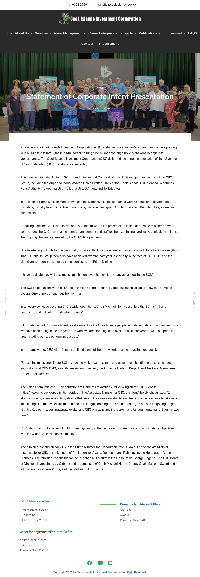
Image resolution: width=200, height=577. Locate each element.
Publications (148, 33)
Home (7, 33)
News (100, 87)
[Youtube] (100, 562)
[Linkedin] (110, 562)
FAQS (192, 33)
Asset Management (68, 33)
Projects (127, 33)
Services (41, 33)
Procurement (109, 43)
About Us (22, 33)
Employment (172, 33)
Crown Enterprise (101, 33)
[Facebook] (89, 562)
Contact (87, 43)
